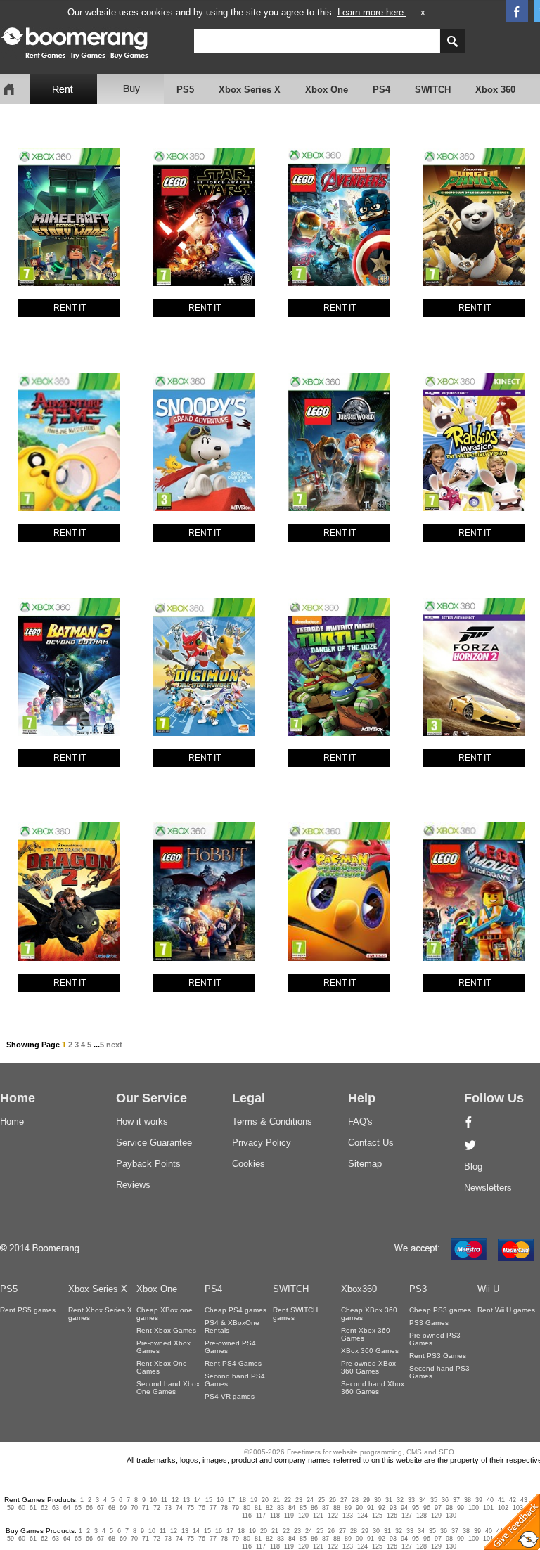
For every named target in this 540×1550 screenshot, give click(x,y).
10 (153, 1500)
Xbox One (326, 89)
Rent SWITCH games (295, 1314)
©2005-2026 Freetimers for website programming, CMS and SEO (349, 1452)
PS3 (418, 1289)
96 (426, 1507)
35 (433, 1500)
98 (449, 1507)
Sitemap (365, 1163)
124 (362, 1515)
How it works (142, 1121)
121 (318, 1515)
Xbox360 (359, 1289)
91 (370, 1507)
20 (265, 1500)
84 (291, 1507)
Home (12, 1121)
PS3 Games (429, 1322)
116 (247, 1515)
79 (235, 1507)
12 (175, 1500)
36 (445, 1500)
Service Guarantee (154, 1142)
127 (406, 1515)
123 (347, 1515)
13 (186, 1500)
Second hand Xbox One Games (168, 1387)
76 (201, 1507)
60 (21, 1507)
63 (55, 1507)
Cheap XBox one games (164, 1314)
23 (298, 1500)
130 (451, 1515)
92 (381, 1507)
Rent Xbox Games (166, 1330)
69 (123, 1507)
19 (253, 1500)
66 (89, 1507)
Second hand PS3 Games (439, 1372)
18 (242, 1500)
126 (392, 1515)
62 (44, 1507)
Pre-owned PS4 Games (230, 1347)
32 (400, 1500)
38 (467, 1500)
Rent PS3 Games (437, 1356)
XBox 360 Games (370, 1351)
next (114, 1044)
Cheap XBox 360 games (369, 1314)
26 (332, 1500)
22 (287, 1500)
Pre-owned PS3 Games (435, 1339)
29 (366, 1500)
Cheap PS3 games (440, 1310)
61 (33, 1507)
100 (473, 1507)
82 (269, 1507)
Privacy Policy (261, 1142)
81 (258, 1507)
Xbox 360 (495, 89)
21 (276, 1500)
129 (436, 1515)
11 (164, 1500)
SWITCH (433, 89)
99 (460, 1507)
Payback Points (148, 1163)
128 (421, 1515)
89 (348, 1507)
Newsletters (488, 1187)
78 (224, 1507)
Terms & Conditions (272, 1121)
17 (231, 1500)
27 (343, 1500)
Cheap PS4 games (235, 1310)
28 (355, 1500)
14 (197, 1500)
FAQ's (360, 1121)
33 (411, 1500)
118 (275, 1515)
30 (377, 1500)
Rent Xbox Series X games (100, 1314)
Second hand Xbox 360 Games (372, 1387)
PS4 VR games (230, 1396)
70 (134, 1507)
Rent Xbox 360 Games (365, 1334)
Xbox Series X (250, 89)
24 (310, 1500)
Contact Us (371, 1142)
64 (66, 1507)
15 (208, 1500)
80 (246, 1507)
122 (333, 1515)
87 (325, 1507)
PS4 (381, 89)
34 (422, 1500)
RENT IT (69, 308)
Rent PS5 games (28, 1310)
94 (404, 1507)
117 (261, 1515)
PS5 (185, 89)
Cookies (248, 1163)
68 (111, 1507)
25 (321, 1500)
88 (336, 1507)
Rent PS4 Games (233, 1363)
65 (78, 1507)
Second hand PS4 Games (235, 1380)
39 (478, 1500)
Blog (473, 1166)
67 (100, 1507)
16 (220, 1500)
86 (314, 1507)
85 (303, 1507)
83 (280, 1507)
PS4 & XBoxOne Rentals (232, 1326)
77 (213, 1507)
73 (168, 1507)
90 (359, 1507)
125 (377, 1515)
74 (179, 1507)
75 (190, 1507)
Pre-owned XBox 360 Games (368, 1367)
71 (145, 1507)
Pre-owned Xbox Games (163, 1347)
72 (156, 1507)
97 (438, 1507)
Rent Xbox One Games (161, 1367)
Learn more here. (372, 12)
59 (10, 1507)
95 (415, 1507)
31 (388, 1500)
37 (456, 1500)
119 (289, 1515)
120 (303, 1515)
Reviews (133, 1185)
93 (393, 1507)
